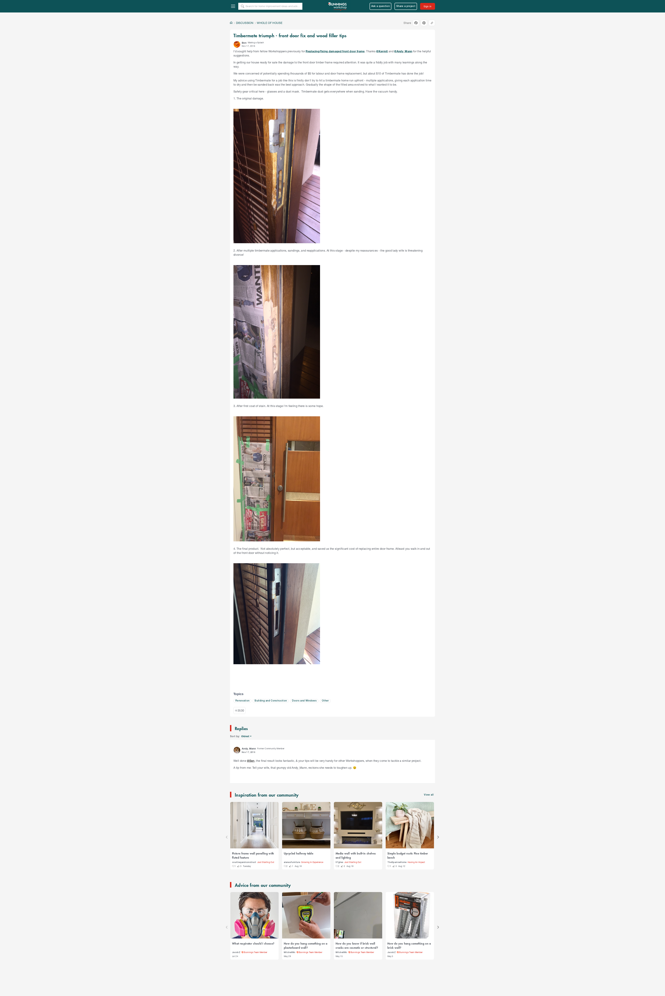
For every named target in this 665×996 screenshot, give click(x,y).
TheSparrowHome (397, 862)
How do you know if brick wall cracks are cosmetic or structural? (357, 945)
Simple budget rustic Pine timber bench (407, 855)
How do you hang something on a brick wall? (409, 945)
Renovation (242, 701)
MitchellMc (289, 952)
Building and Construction (271, 701)
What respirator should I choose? (253, 943)
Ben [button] (244, 42)
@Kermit (382, 51)
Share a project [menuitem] (405, 6)
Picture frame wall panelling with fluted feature (253, 855)
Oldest (245, 736)
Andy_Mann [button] (249, 748)
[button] (236, 44)
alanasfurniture (292, 862)
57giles (339, 862)
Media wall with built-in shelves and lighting (356, 855)
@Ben (250, 760)
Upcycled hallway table (298, 853)
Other (325, 701)
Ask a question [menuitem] (380, 6)
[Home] (231, 22)
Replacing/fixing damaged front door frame (335, 51)
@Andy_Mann (403, 51)
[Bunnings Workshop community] (338, 6)
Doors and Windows (304, 701)
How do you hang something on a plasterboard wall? (305, 945)
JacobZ (236, 952)
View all (429, 795)
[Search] (242, 6)
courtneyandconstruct (244, 862)
